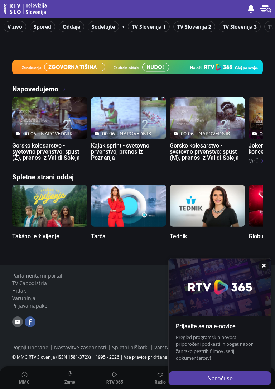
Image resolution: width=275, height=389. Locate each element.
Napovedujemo (36, 89)
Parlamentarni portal (37, 275)
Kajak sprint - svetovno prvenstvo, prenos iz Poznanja (120, 151)
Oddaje (71, 26)
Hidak (19, 290)
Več (253, 161)
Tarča (98, 236)
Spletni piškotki (130, 347)
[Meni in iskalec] (265, 9)
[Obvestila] (250, 9)
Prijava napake (29, 305)
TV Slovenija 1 (149, 26)
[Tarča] (128, 206)
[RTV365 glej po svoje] (137, 66)
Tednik (178, 236)
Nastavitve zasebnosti (80, 347)
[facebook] (30, 321)
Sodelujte (103, 26)
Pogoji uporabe (30, 347)
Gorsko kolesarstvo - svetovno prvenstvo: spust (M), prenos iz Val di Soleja (204, 151)
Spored (42, 26)
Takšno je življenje (35, 236)
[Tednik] (207, 206)
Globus (257, 236)
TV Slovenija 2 (194, 26)
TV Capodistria (29, 283)
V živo (15, 26)
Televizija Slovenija (26, 9)
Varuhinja (23, 298)
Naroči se (220, 378)
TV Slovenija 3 (240, 26)
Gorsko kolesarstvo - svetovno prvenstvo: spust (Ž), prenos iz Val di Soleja (46, 151)
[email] (17, 321)
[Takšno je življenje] (49, 206)
